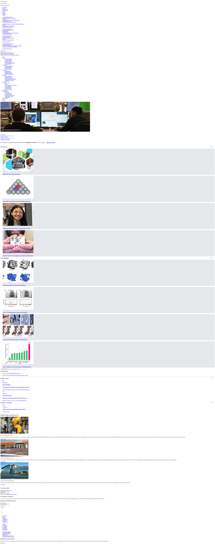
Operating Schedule (8, 69)
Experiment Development (9, 80)
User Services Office (8, 89)
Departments (5, 9)
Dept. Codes (10, 48)
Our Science (5, 7)
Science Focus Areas (8, 76)
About (4, 8)
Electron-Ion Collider (6, 41)
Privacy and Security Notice (8, 535)
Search (4, 15)
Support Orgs (5, 48)
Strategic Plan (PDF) (8, 59)
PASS (6, 84)
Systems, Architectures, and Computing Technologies (12, 45)
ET (43, 142)
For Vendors (5, 527)
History (4, 517)
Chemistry (4, 19)
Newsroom (7, 92)
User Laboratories (8, 86)
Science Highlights (8, 77)
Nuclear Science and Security (8, 27)
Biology (4, 25)
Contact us (2, 506)
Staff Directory (5, 98)
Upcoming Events (8, 94)
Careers (4, 11)
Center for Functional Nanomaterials (9, 18)
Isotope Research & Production (8, 37)
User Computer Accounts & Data (11, 85)
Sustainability (5, 534)
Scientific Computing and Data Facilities (10, 46)
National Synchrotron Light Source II (9, 22)
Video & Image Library (9, 96)
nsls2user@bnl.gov (10, 494)
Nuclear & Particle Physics (7, 35)
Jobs (3, 99)
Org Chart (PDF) (8, 60)
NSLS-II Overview (8, 58)
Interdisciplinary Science (7, 21)
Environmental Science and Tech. (9, 26)
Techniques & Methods (9, 78)
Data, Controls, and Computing (10, 79)
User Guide (7, 83)
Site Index (4, 520)
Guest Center (5, 525)
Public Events (5, 529)
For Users (4, 82)
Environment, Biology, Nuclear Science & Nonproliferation (13, 24)
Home (4, 56)
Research (4, 75)
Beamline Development (9, 74)
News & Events (5, 91)
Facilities (4, 524)
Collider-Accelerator (6, 36)
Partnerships (5, 526)
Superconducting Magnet (7, 34)
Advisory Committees (9, 61)
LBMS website (3, 461)
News (4, 12)
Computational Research (7, 44)
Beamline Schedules (8, 73)
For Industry (5, 90)
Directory (4, 14)
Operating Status (8, 68)
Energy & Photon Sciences (7, 17)
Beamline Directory (8, 72)
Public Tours (7, 97)
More (107, 541)
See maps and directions (94, 498)
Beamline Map (7, 71)
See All (212, 146)
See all (212, 377)
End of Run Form (8, 88)
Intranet (4, 100)
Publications (7, 81)
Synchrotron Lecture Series (10, 95)
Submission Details (50, 142)
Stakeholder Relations (6, 532)
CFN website (2, 484)
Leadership (5, 518)
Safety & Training (8, 87)
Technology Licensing (7, 531)
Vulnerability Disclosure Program (9, 536)
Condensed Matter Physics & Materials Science (11, 20)
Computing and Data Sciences (8, 43)
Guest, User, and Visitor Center (71, 498)
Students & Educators (6, 533)
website (15, 494)
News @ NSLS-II (8, 93)
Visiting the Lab (5, 519)
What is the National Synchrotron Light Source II (11, 129)
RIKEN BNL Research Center (8, 39)
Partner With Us (5, 10)
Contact (4, 13)
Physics (4, 38)
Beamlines (4, 70)
